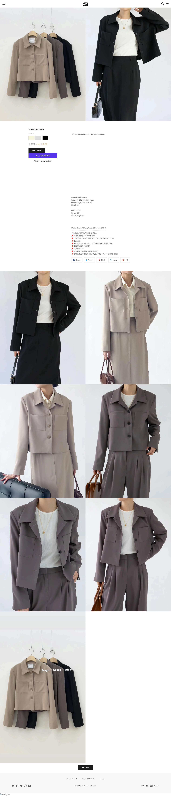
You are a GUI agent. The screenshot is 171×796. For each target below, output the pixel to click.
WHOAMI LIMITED (89, 786)
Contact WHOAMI (88, 779)
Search (102, 779)
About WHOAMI (72, 779)
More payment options (42, 161)
